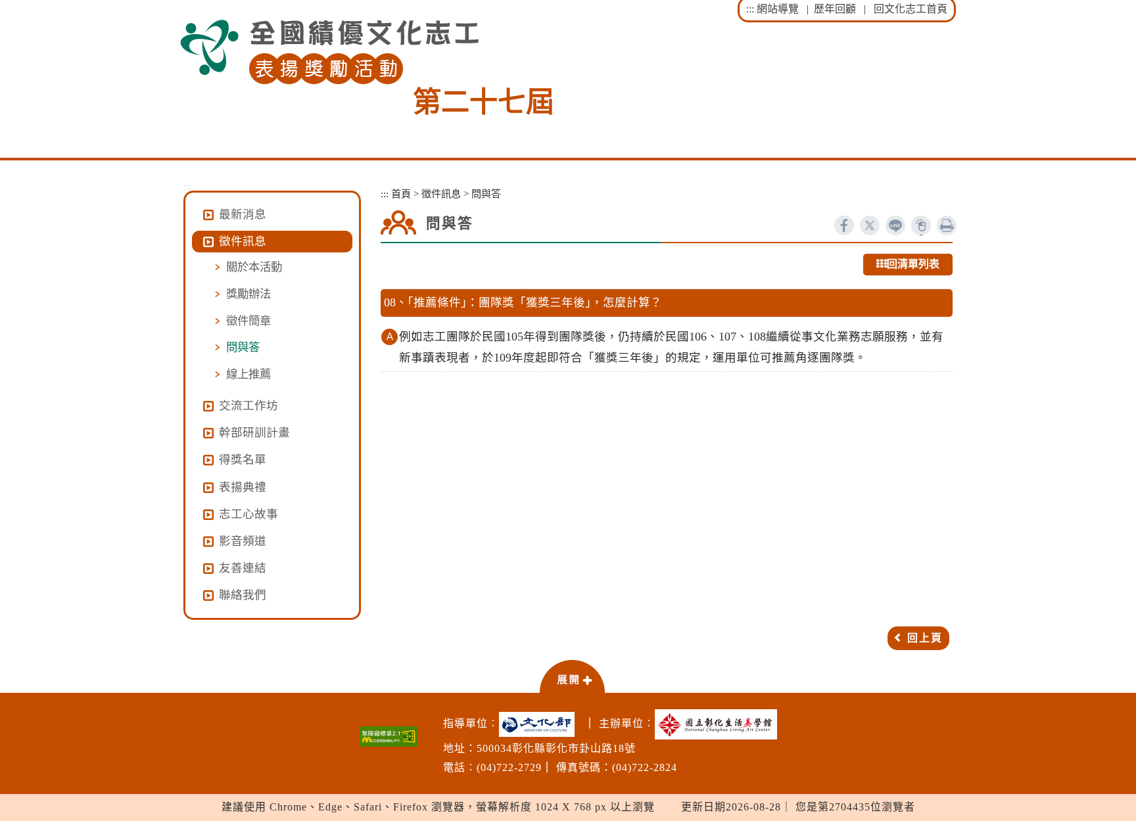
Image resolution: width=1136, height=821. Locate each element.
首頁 (401, 193)
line (895, 225)
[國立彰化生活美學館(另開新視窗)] (719, 724)
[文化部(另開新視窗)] (540, 724)
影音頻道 (242, 541)
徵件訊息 (441, 193)
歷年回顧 (835, 8)
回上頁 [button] (925, 638)
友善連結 (242, 568)
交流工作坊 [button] (248, 405)
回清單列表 (913, 264)
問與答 (243, 347)
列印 (947, 225)
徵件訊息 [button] (242, 241)
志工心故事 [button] (248, 514)
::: (750, 8)
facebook (844, 225)
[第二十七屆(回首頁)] (329, 52)
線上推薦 (248, 374)
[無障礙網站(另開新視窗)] (388, 736)
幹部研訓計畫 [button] (254, 432)
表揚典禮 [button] (242, 487)
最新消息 (242, 214)
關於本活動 (254, 266)
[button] (571, 676)
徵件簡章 (248, 320)
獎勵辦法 (248, 293)
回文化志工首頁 (910, 8)
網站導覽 (778, 8)
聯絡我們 (242, 594)
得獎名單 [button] (242, 459)
